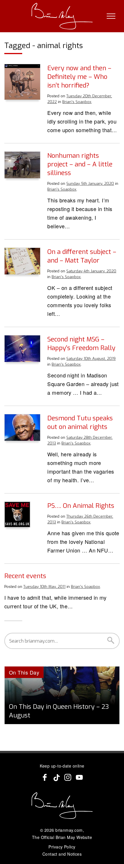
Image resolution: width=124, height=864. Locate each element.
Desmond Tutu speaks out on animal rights (80, 422)
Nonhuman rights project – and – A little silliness (79, 164)
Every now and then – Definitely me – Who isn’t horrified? (79, 77)
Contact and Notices (62, 854)
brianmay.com (68, 830)
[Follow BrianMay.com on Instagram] (68, 777)
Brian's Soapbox (76, 101)
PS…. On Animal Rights (80, 506)
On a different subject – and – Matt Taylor (81, 256)
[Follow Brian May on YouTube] (79, 777)
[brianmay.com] (62, 16)
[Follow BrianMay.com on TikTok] (56, 777)
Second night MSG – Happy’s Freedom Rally (81, 343)
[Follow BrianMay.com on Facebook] (44, 777)
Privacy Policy (61, 847)
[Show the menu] (111, 16)
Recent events (25, 576)
